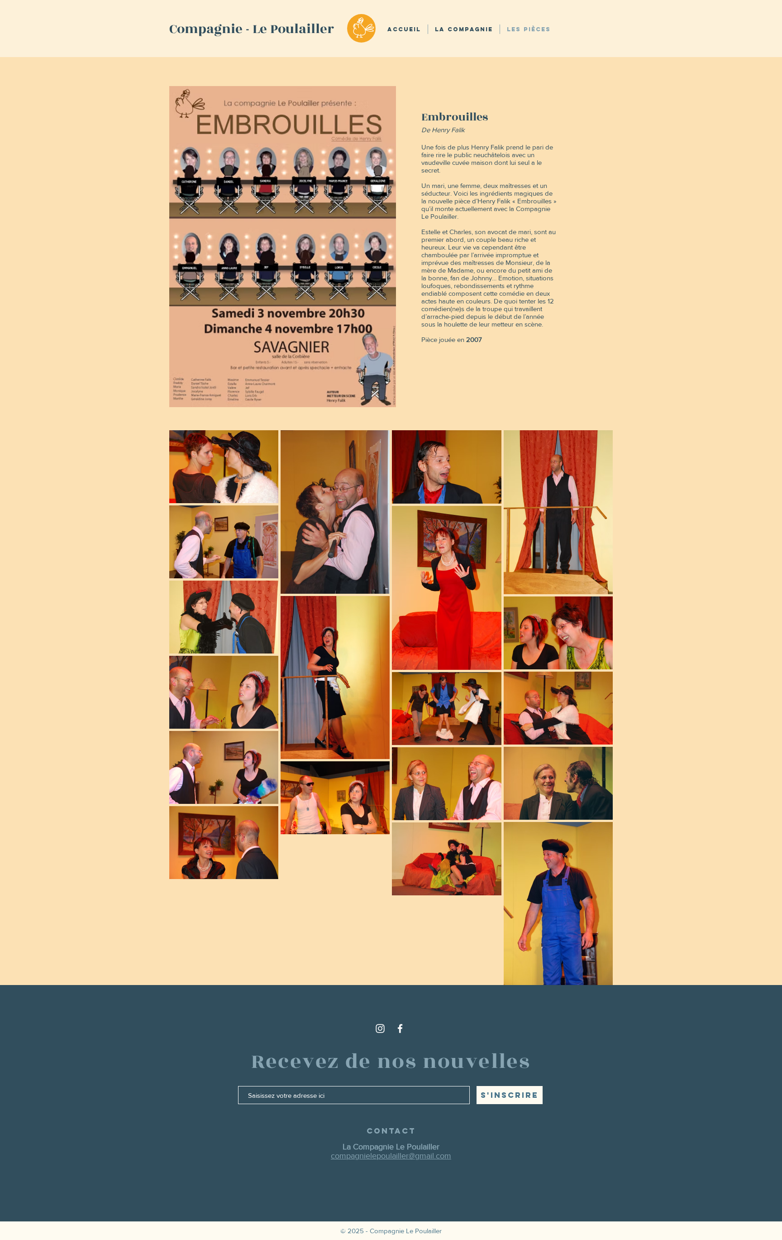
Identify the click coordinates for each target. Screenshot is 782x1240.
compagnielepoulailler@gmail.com (391, 1155)
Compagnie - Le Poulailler (251, 29)
